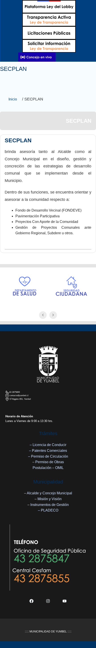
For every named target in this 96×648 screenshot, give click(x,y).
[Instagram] (48, 601)
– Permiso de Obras (48, 462)
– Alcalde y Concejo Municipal (48, 493)
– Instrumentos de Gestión (48, 505)
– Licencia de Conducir (48, 445)
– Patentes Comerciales (48, 450)
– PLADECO (48, 510)
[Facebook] (31, 601)
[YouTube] (64, 601)
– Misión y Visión (48, 499)
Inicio (12, 99)
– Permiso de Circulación (48, 456)
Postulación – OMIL (48, 468)
